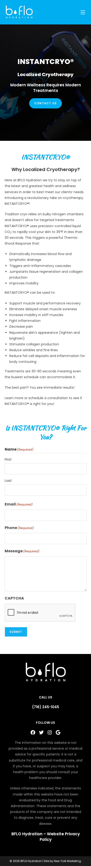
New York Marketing (67, 861)
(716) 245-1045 (45, 706)
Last (8, 480)
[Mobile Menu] (83, 12)
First (8, 459)
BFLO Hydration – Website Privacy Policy (45, 836)
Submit (16, 632)
